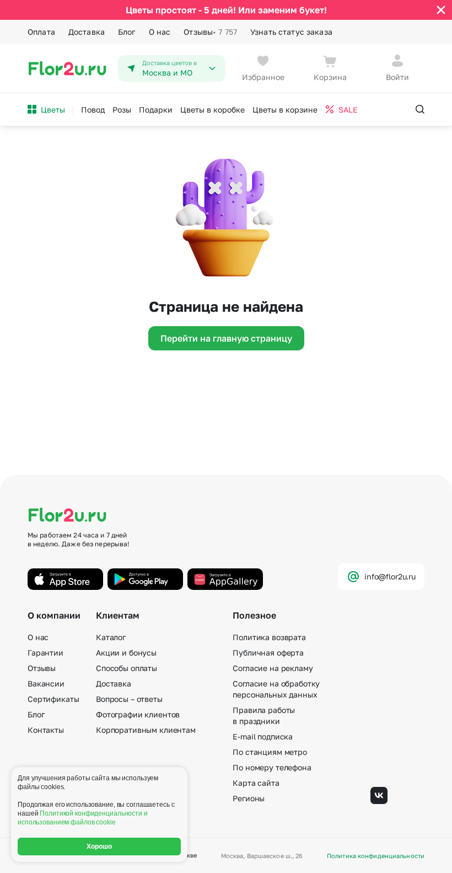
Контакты (46, 729)
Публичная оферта (268, 652)
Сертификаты (53, 699)
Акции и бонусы (126, 652)
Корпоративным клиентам (146, 729)
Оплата (41, 31)
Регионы (249, 798)
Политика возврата (269, 637)
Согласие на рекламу (273, 668)
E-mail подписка (263, 736)
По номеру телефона (272, 767)
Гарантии (45, 652)
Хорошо (99, 846)
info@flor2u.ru (390, 576)
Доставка (86, 31)
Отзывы (210, 31)
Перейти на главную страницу (226, 338)
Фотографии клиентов (138, 714)
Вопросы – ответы (129, 699)
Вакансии (46, 683)
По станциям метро (270, 752)
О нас (160, 31)
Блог (127, 31)
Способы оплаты (126, 668)
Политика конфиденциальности (375, 856)
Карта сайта (256, 782)
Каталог (111, 637)
